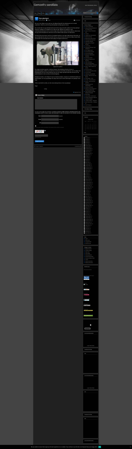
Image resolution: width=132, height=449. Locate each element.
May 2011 (87, 211)
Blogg (39, 13)
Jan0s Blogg (87, 253)
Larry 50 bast (87, 45)
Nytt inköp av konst (88, 57)
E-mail (39, 119)
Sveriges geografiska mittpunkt (91, 97)
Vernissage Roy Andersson (90, 39)
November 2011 (88, 202)
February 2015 (88, 145)
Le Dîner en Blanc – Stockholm (91, 100)
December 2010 (88, 219)
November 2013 (88, 168)
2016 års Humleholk (89, 26)
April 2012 (87, 194)
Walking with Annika (89, 262)
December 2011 (88, 200)
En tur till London (88, 69)
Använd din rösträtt (88, 99)
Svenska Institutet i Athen (90, 258)
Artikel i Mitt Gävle (88, 62)
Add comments (77, 20)
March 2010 (87, 233)
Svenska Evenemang (89, 256)
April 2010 (87, 231)
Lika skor (87, 33)
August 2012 (87, 188)
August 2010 (87, 225)
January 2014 (87, 165)
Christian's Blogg (88, 250)
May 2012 (87, 193)
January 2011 (87, 217)
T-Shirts (86, 259)
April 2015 (87, 142)
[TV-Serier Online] (86, 300)
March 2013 (87, 177)
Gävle (80, 92)
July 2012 (87, 190)
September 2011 (88, 205)
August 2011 (87, 206)
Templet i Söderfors (39, 146)
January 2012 (87, 199)
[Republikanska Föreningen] (86, 279)
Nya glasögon (44, 18)
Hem (35, 13)
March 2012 (87, 196)
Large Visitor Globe (90, 345)
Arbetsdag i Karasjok (89, 41)
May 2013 (87, 174)
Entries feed (87, 240)
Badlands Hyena (88, 248)
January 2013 (87, 180)
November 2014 (88, 150)
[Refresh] (45, 130)
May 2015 (87, 140)
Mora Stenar (87, 94)
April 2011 (87, 213)
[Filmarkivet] (86, 295)
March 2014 (87, 162)
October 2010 (87, 222)
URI (40, 122)
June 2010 (87, 228)
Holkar (43, 13)
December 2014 (88, 148)
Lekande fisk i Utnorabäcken (90, 35)
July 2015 (87, 139)
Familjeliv (49, 20)
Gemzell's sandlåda (46, 4)
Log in (86, 238)
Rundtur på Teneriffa (89, 87)
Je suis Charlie (88, 72)
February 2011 (88, 216)
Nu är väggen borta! (89, 50)
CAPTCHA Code (38, 137)
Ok (99, 446)
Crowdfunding (77, 146)
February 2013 (88, 179)
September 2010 (88, 223)
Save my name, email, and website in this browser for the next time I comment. (49, 127)
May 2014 (87, 159)
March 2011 (87, 214)
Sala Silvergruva (88, 104)
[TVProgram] (87, 305)
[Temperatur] (88, 310)
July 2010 (87, 226)
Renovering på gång (89, 53)
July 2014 (87, 156)
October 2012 (87, 185)
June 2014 (87, 157)
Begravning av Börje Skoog (90, 38)
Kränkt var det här (88, 36)
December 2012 (88, 182)
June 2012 (87, 191)
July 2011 (87, 208)
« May (85, 132)
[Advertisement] (90, 364)
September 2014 (88, 153)
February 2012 (88, 197)
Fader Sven (87, 251)
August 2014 (87, 154)
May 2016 (87, 137)
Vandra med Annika (89, 261)
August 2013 (87, 171)
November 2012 (88, 183)
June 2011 (87, 210)
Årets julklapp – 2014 (89, 78)
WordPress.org (88, 243)
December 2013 (88, 167)
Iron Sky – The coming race (90, 79)
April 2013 (87, 176)
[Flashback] (86, 289)
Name (39, 115)
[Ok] (130, 447)
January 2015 (87, 147)
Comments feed (88, 241)
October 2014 (87, 151)
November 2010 (88, 220)
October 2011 (87, 203)
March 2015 (87, 144)
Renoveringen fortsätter (89, 51)
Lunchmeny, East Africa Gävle (90, 70)
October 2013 (87, 170)
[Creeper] (86, 284)
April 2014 (87, 160)
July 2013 (87, 173)
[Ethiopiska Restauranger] (88, 315)
